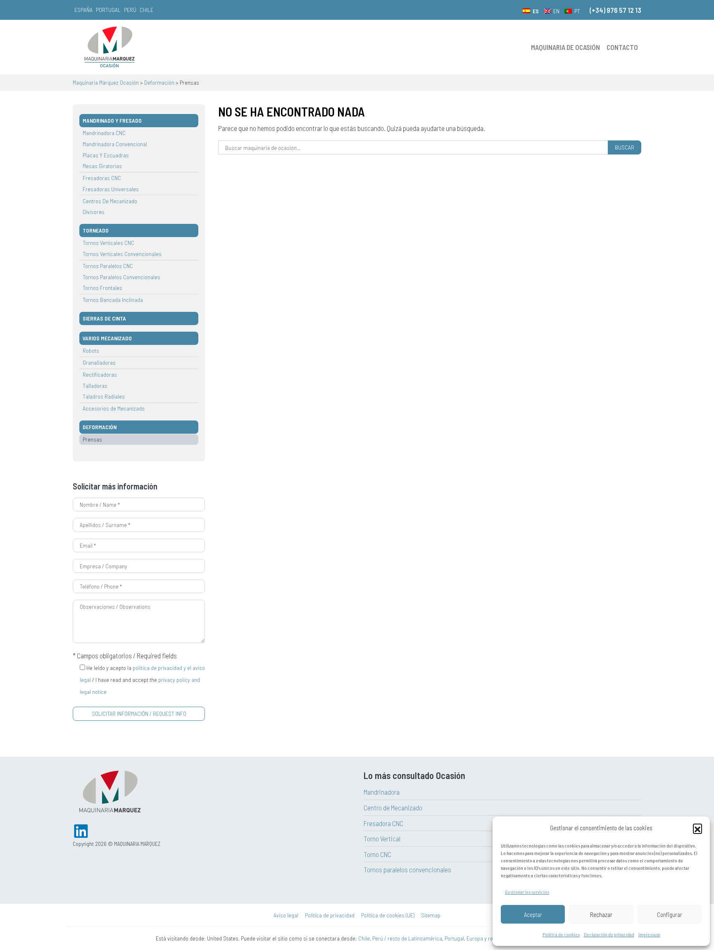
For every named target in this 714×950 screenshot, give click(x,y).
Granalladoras (99, 362)
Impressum (649, 934)
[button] (697, 828)
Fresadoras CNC (102, 177)
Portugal (108, 9)
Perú (130, 9)
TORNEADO (96, 230)
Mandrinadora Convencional (115, 143)
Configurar (669, 914)
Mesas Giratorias (102, 165)
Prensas (92, 439)
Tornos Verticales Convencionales (122, 253)
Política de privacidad (330, 915)
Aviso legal (286, 915)
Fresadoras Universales (111, 188)
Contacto (622, 47)
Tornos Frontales (102, 287)
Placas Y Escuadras (106, 155)
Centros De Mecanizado (110, 200)
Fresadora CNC (383, 823)
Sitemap (430, 915)
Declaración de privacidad (609, 934)
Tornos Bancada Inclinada (113, 299)
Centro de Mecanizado (393, 807)
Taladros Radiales (104, 396)
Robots (91, 350)
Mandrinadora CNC (104, 132)
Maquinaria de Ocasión (565, 47)
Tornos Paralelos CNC (108, 265)
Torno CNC (377, 854)
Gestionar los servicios (527, 892)
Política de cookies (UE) (387, 915)
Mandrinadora (382, 792)
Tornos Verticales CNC (108, 242)
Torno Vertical (382, 838)
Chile (146, 9)
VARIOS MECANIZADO (107, 338)
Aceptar (533, 914)
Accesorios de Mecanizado (114, 408)
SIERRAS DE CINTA (104, 318)
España (83, 9)
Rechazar (601, 914)
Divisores (94, 211)
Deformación (100, 426)
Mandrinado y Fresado (112, 120)
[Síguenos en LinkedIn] (81, 830)
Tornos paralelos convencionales (407, 869)
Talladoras (95, 385)
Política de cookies (561, 934)
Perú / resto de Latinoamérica (407, 938)
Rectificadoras (100, 374)
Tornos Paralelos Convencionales (121, 276)
